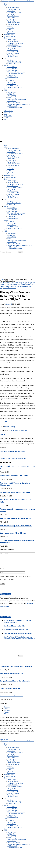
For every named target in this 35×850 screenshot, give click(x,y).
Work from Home (9, 34)
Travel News (11, 17)
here (6, 421)
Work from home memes (14, 87)
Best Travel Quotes (13, 24)
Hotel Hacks (11, 75)
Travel (5, 6)
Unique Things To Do (14, 9)
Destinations (11, 11)
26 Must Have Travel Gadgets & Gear (16, 629)
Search (20, 252)
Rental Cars (10, 28)
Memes (6, 79)
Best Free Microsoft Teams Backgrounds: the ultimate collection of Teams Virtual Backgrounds (19, 638)
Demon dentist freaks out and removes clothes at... (16, 666)
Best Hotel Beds (12, 67)
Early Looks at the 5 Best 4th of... (13, 533)
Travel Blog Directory (13, 102)
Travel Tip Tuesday (13, 16)
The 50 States (11, 92)
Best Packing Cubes (13, 51)
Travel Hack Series (13, 7)
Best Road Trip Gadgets (14, 46)
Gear (5, 38)
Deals (5, 58)
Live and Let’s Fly (9, 427)
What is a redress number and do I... (11, 696)
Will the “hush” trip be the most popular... (16, 526)
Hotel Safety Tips (12, 77)
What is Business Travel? (14, 107)
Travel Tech (10, 31)
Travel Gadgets (11, 39)
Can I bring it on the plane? (15, 43)
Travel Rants (11, 33)
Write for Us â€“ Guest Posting (16, 99)
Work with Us (11, 101)
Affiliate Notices (8, 111)
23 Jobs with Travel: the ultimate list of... (15, 492)
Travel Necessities (12, 45)
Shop (5, 89)
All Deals (10, 60)
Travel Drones (11, 48)
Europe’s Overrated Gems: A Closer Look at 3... (15, 681)
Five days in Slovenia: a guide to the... (12, 673)
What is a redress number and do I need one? (18, 633)
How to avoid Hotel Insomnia (16, 72)
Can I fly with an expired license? (10, 688)
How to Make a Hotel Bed (15, 73)
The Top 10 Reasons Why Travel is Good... (16, 518)
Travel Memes (11, 82)
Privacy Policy (11, 96)
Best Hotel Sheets (12, 70)
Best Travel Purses (12, 50)
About (5, 114)
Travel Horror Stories (13, 22)
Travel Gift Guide (12, 41)
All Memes (10, 80)
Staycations (10, 14)
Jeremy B (9, 304)
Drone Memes (11, 84)
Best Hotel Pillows (12, 68)
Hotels (9, 29)
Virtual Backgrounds (10, 36)
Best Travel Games (13, 53)
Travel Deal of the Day (14, 62)
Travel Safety (11, 21)
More (5, 90)
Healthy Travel (11, 19)
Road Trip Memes (12, 85)
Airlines (9, 26)
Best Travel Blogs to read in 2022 (14, 626)
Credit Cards (11, 63)
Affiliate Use (11, 94)
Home (5, 4)
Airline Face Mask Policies (15, 12)
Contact (9, 97)
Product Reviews (12, 56)
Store (5, 119)
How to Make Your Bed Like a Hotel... (14, 476)
